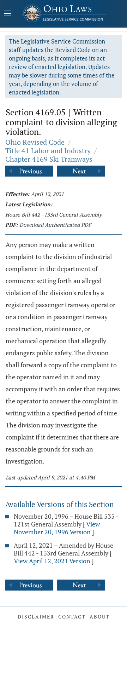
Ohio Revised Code (35, 142)
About (100, 616)
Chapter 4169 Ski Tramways (48, 159)
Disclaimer (36, 616)
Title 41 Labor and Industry (48, 150)
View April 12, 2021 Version (52, 561)
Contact (72, 616)
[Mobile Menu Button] (7, 14)
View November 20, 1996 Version (57, 528)
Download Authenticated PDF (55, 224)
